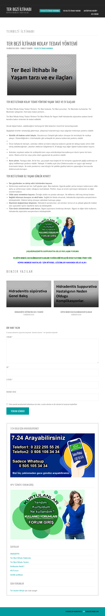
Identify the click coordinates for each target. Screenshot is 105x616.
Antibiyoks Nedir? (90, 10)
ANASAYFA (14, 553)
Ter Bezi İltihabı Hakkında (50, 10)
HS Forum (94, 14)
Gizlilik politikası (16, 574)
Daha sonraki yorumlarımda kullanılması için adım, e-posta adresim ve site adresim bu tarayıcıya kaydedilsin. (43, 404)
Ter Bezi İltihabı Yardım (71, 10)
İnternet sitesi (11, 391)
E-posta (9, 379)
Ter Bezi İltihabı (18, 9)
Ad (7, 367)
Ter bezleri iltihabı (17, 590)
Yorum (9, 337)
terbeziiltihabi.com (92, 611)
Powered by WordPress (74, 611)
